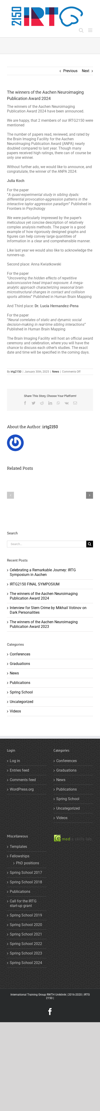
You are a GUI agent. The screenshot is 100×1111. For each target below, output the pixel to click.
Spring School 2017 (26, 872)
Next (85, 71)
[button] (10, 495)
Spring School (21, 692)
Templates (18, 846)
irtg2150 (16, 371)
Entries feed (19, 770)
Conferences (20, 654)
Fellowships (19, 856)
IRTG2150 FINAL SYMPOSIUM (35, 584)
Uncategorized (21, 701)
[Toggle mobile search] (81, 30)
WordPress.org (22, 789)
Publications (20, 682)
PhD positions (27, 863)
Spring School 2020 (26, 925)
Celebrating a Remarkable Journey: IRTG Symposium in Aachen (43, 572)
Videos (15, 711)
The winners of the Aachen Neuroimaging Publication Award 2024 (44, 595)
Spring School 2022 (26, 944)
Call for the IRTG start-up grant (23, 903)
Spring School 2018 (26, 882)
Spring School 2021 (26, 934)
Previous (70, 71)
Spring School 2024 (26, 963)
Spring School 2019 (26, 915)
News (55, 371)
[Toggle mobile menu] (90, 30)
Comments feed (23, 780)
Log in (15, 761)
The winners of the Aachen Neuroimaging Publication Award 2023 (44, 624)
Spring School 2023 (26, 953)
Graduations (20, 663)
